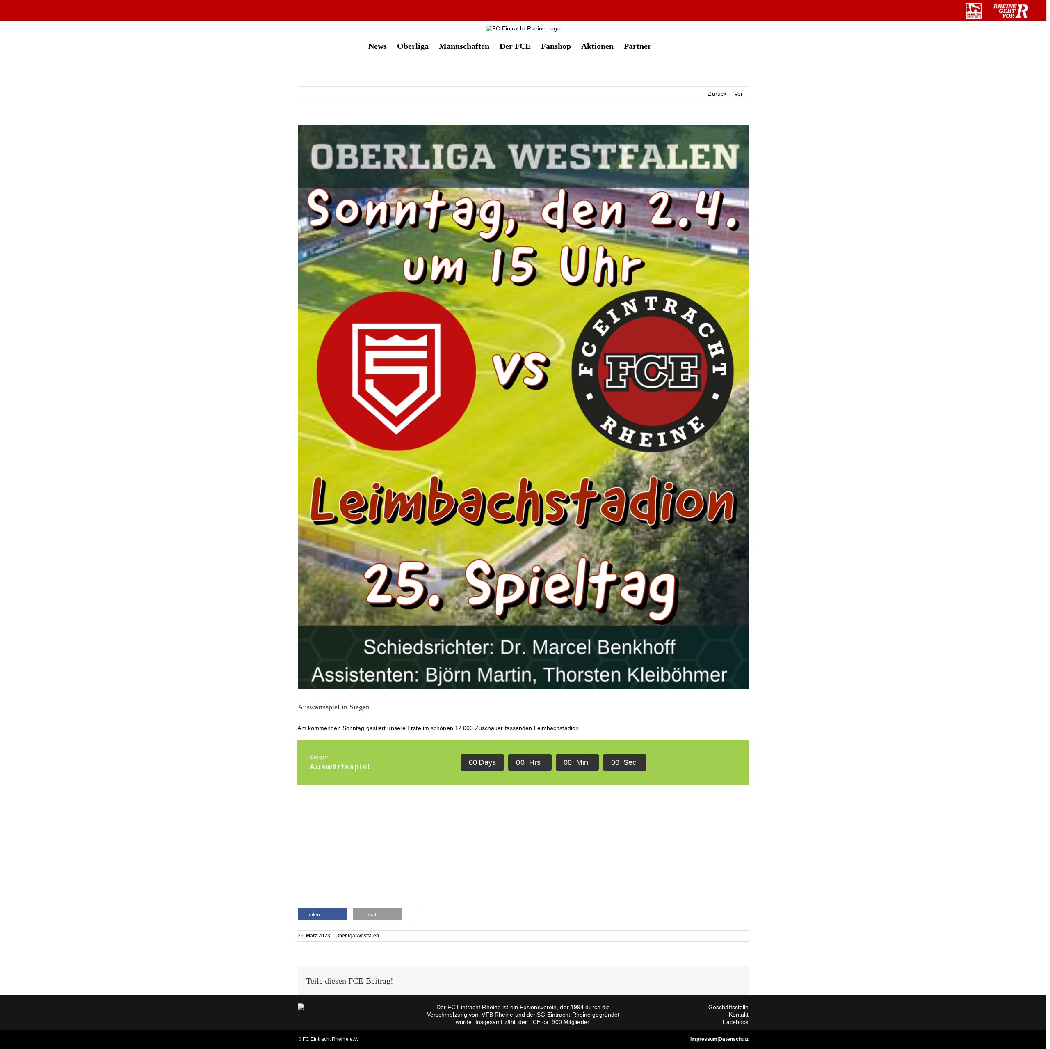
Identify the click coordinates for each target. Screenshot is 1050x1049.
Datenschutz (734, 1039)
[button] (665, 45)
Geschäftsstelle (728, 1007)
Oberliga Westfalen (357, 936)
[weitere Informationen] (412, 915)
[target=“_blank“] (973, 11)
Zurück (717, 93)
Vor (738, 93)
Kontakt (739, 1014)
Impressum (703, 1039)
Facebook (736, 1022)
